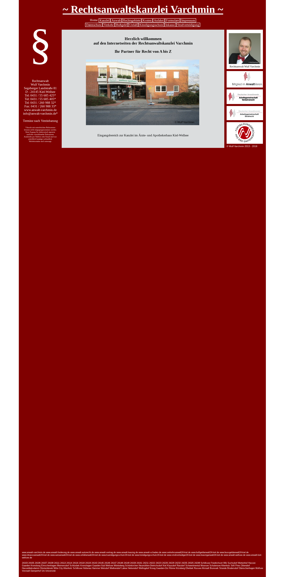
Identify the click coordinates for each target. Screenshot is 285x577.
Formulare (172, 20)
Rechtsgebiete (131, 20)
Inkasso (170, 25)
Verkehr (109, 25)
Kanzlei (104, 20)
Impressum (188, 20)
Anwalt (116, 20)
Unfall (133, 25)
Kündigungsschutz (151, 25)
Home (94, 20)
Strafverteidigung (188, 25)
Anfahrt (159, 20)
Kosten (147, 20)
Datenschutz (93, 25)
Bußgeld (121, 25)
